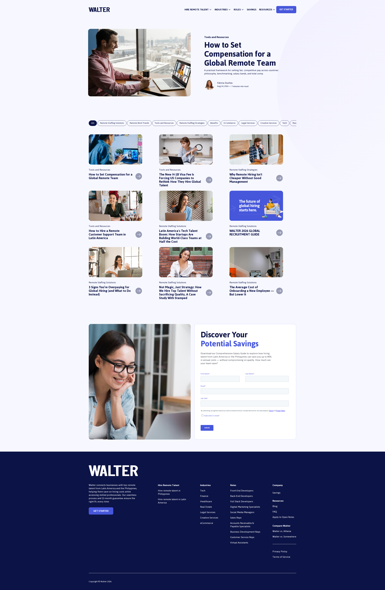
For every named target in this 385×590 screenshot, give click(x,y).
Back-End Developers (241, 496)
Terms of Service (281, 557)
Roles (233, 485)
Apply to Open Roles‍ (283, 517)
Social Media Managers (242, 512)
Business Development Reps (245, 531)
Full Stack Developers (241, 501)
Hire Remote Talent (168, 485)
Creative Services (209, 517)
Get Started (286, 10)
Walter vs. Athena (282, 531)
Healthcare (206, 501)
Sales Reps (236, 517)
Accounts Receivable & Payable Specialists (242, 525)
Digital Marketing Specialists (245, 506)
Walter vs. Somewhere (284, 536)
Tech (202, 490)
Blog (275, 506)
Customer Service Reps (242, 537)
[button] (198, 10)
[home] (99, 9)
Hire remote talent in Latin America (172, 501)
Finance (204, 496)
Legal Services (207, 512)
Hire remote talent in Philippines (169, 492)
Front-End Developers (241, 490)
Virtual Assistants (239, 542)
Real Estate (206, 506)
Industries (205, 485)
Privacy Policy (280, 551)
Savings (251, 10)
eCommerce (206, 523)
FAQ (275, 511)
